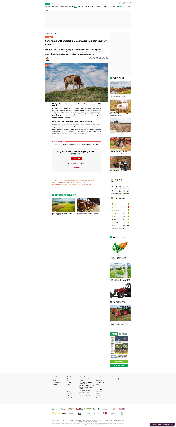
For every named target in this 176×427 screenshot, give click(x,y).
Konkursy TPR (98, 388)
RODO (54, 386)
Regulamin (55, 384)
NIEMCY (61, 180)
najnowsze (118, 77)
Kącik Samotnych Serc (100, 391)
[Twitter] (127, 3)
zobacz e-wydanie (118, 361)
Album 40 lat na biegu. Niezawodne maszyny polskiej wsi (85, 383)
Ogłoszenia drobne (99, 386)
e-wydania (105, 6)
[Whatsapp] (103, 58)
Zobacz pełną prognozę (116, 193)
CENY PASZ (54, 182)
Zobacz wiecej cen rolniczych (117, 228)
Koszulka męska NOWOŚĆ (84, 392)
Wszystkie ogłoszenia (120, 327)
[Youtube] (125, 3)
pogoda (118, 179)
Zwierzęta (80, 6)
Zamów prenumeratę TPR (84, 378)
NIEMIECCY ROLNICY (80, 182)
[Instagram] (123, 3)
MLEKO (56, 180)
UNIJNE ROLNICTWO (86, 184)
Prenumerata (99, 6)
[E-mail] (100, 58)
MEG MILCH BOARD (56, 187)
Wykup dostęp (77, 158)
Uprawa (66, 6)
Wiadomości (48, 6)
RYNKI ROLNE (91, 180)
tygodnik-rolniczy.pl (49, 33)
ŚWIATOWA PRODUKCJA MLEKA (70, 180)
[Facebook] (120, 3)
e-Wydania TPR (99, 389)
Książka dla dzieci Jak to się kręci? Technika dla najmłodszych (85, 396)
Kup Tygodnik (81, 380)
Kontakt (54, 378)
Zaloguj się (77, 167)
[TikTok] (130, 3)
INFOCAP (85, 6)
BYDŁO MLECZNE (62, 182)
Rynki (53, 6)
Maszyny (71, 6)
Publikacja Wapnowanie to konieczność (86, 385)
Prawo (62, 6)
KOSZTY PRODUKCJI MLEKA (75, 184)
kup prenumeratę (119, 365)
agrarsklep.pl (98, 395)
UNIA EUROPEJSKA (83, 180)
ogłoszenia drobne (121, 237)
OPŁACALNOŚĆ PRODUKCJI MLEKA (59, 184)
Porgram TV (98, 393)
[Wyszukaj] (128, 6)
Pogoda (97, 384)
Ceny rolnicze (91, 6)
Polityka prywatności (57, 382)
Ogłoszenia (112, 6)
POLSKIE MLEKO (70, 182)
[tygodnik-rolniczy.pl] (50, 3)
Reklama (54, 380)
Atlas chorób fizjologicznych (84, 390)
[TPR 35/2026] (119, 345)
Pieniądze (57, 6)
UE (52, 180)
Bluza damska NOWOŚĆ (83, 394)
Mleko (75, 6)
